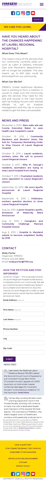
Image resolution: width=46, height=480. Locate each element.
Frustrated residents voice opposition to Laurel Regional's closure (22, 179)
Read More (23, 392)
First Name (12, 310)
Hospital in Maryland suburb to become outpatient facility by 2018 (22, 235)
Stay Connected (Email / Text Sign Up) (23, 448)
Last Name (12, 319)
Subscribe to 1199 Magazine (23, 452)
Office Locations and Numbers (23, 459)
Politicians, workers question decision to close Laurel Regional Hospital (22, 201)
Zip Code (7, 348)
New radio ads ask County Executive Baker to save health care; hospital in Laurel (22, 128)
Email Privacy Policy (26, 428)
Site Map (23, 462)
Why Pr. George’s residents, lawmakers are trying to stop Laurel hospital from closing (22, 167)
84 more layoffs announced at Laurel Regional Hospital (22, 190)
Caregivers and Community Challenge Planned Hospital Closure (22, 224)
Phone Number (10, 329)
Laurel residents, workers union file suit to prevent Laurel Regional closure (22, 156)
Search (38, 19)
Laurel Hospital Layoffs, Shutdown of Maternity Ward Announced (22, 212)
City (5, 339)
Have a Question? (23, 445)
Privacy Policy (23, 466)
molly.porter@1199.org (21, 261)
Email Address (13, 300)
